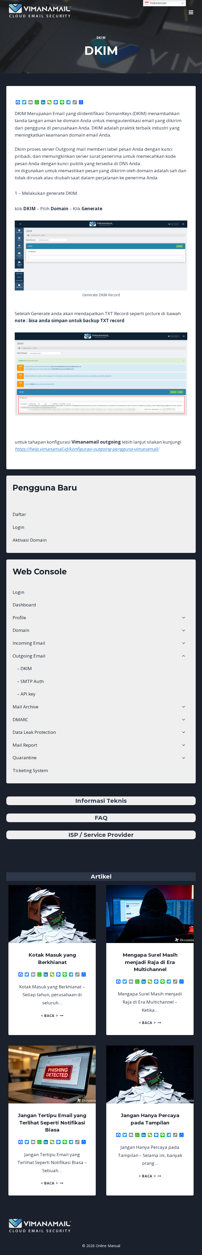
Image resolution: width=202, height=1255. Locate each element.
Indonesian (157, 3)
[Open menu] (191, 10)
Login (18, 527)
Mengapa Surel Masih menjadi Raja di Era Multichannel (150, 962)
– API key (26, 694)
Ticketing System (30, 770)
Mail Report (25, 745)
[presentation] (52, 914)
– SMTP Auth (30, 681)
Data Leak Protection (34, 732)
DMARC (20, 720)
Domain (21, 630)
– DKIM (24, 668)
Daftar (19, 514)
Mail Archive (25, 707)
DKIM (101, 37)
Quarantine (25, 758)
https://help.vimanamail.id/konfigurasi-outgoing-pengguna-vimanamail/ (87, 449)
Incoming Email (29, 643)
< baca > (52, 1015)
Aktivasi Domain (30, 540)
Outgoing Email (29, 656)
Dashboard (24, 605)
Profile (19, 618)
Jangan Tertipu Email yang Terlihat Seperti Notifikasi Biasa (52, 1122)
